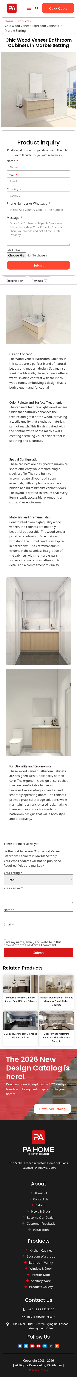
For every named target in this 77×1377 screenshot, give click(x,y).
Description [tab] (15, 280)
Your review (13, 887)
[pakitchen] (38, 1142)
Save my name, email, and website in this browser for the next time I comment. (32, 943)
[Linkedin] (44, 1346)
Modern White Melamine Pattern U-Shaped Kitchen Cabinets (56, 1037)
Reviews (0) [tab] (39, 280)
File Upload (14, 250)
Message (13, 218)
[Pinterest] (38, 1346)
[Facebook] (20, 1346)
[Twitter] (26, 1346)
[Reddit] (57, 1346)
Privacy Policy (38, 1369)
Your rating (13, 872)
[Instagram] (51, 1346)
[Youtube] (32, 1346)
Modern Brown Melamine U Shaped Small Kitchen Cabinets (20, 999)
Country (13, 190)
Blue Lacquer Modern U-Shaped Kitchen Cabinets (20, 1035)
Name (11, 161)
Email (11, 175)
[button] (29, 8)
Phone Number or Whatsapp (27, 204)
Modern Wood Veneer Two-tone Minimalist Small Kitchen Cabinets (56, 1001)
